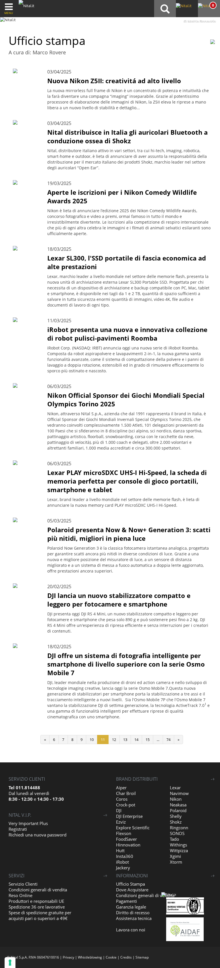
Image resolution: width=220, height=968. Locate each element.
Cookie (111, 957)
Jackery (123, 867)
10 (92, 739)
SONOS (177, 833)
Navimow (179, 793)
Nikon (176, 799)
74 (168, 739)
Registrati (18, 829)
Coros (121, 799)
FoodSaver (126, 839)
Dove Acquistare (132, 890)
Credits (126, 957)
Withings (178, 845)
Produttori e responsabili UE (36, 901)
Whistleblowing (90, 957)
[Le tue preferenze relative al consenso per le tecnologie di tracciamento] (10, 962)
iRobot (122, 862)
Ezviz (121, 822)
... (158, 739)
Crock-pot (125, 805)
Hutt (120, 850)
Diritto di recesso (133, 912)
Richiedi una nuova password (37, 835)
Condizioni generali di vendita (38, 890)
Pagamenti (126, 901)
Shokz (176, 822)
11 (103, 739)
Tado (174, 839)
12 (114, 739)
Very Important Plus (28, 823)
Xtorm (176, 862)
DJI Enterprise (129, 816)
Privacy (68, 957)
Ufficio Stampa (130, 884)
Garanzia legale (131, 907)
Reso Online (20, 895)
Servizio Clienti (23, 884)
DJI (118, 810)
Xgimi (175, 856)
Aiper (121, 787)
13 (125, 739)
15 (148, 739)
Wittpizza (179, 850)
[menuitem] (208, 6)
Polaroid (178, 810)
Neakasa (178, 805)
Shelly (176, 816)
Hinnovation (128, 845)
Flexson (123, 833)
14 (136, 739)
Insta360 (124, 856)
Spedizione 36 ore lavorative (37, 907)
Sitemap (142, 957)
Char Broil (126, 793)
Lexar (175, 787)
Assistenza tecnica (134, 918)
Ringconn (179, 827)
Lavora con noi (130, 930)
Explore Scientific (133, 827)
